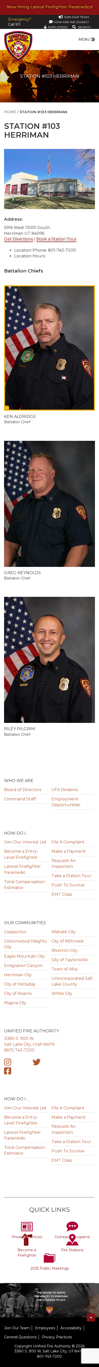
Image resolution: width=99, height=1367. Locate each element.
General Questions (20, 1337)
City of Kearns (17, 993)
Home (10, 112)
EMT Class (62, 894)
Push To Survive (68, 885)
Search (84, 27)
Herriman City (18, 974)
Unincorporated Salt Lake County (72, 981)
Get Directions (18, 239)
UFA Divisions (65, 789)
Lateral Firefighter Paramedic (22, 869)
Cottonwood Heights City (25, 944)
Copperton (15, 931)
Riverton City (64, 950)
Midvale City (64, 931)
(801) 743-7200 (19, 1050)
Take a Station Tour (71, 875)
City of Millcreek (68, 941)
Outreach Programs (72, 1237)
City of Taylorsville (70, 959)
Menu (84, 39)
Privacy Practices (27, 1237)
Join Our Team (17, 1328)
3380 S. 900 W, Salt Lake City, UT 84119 (49, 1351)
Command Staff (20, 799)
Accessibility (71, 1328)
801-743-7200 (49, 1356)
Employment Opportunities (66, 802)
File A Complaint (68, 842)
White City (62, 993)
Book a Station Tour (56, 239)
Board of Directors (22, 789)
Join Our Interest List (25, 842)
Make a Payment (69, 851)
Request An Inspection (64, 863)
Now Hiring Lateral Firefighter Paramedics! (49, 7)
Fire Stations (72, 1250)
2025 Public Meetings (49, 1268)
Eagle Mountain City (24, 956)
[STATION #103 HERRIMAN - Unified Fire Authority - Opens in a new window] (7, 1063)
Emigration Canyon (23, 965)
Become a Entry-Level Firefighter (21, 854)
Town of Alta (64, 969)
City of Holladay (20, 984)
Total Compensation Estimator (24, 884)
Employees (45, 1328)
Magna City (15, 1002)
